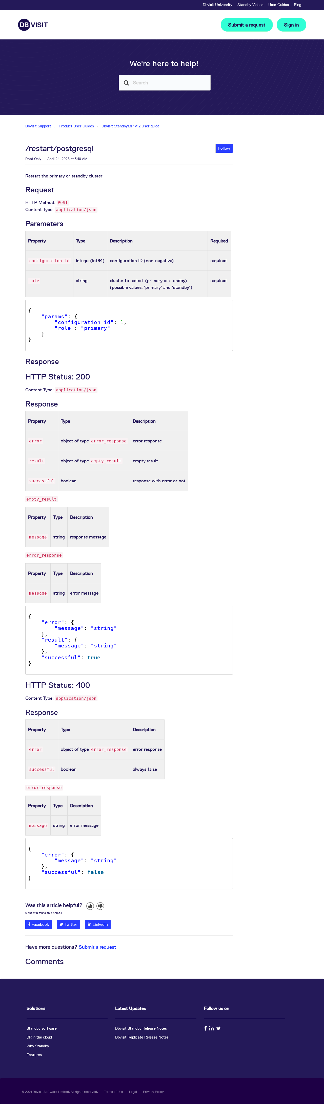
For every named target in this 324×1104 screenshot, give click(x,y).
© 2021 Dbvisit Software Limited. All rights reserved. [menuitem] (60, 1092)
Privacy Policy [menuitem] (153, 1092)
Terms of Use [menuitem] (113, 1092)
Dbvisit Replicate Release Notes (142, 1037)
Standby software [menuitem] (42, 1028)
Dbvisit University (217, 5)
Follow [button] (224, 148)
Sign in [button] (291, 25)
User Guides (278, 5)
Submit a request (247, 25)
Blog (297, 5)
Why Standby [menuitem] (38, 1046)
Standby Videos (250, 5)
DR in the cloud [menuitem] (39, 1037)
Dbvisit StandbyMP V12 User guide (130, 126)
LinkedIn (100, 924)
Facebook (40, 924)
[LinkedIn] (212, 1028)
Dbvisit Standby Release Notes (141, 1028)
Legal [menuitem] (133, 1092)
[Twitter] (219, 1028)
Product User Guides (76, 126)
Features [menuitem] (34, 1055)
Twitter (71, 924)
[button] (90, 906)
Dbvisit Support (38, 126)
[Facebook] (206, 1028)
